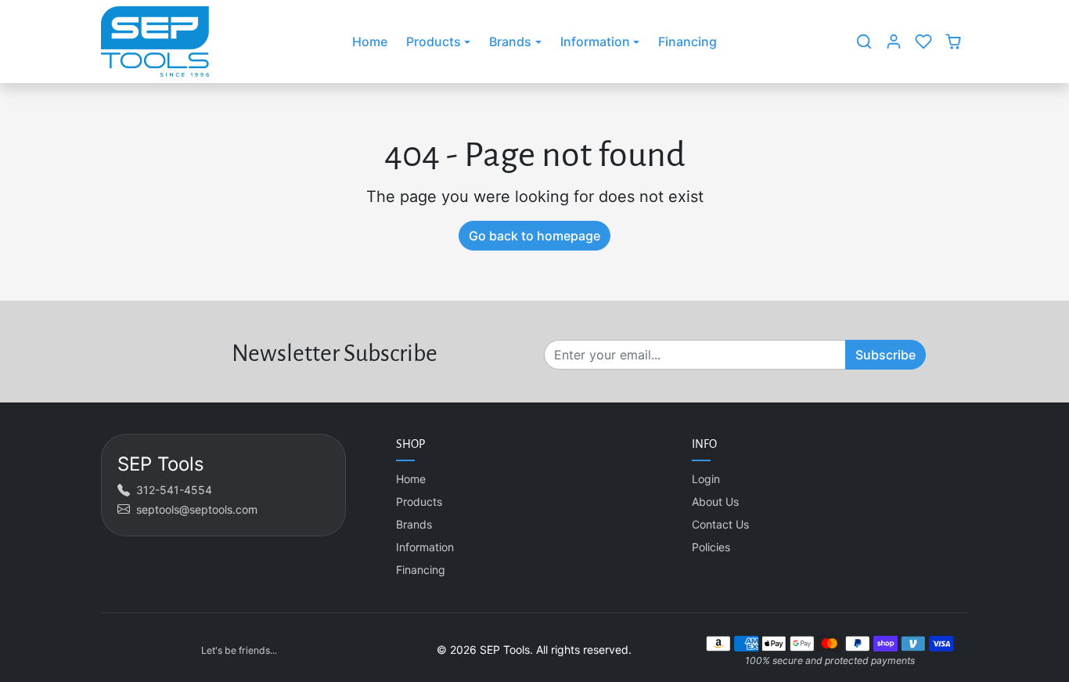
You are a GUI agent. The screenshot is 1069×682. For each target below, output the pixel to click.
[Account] (894, 41)
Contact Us (720, 524)
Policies (711, 547)
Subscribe (885, 355)
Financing (687, 41)
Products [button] (433, 41)
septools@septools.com (196, 509)
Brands (414, 524)
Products (419, 501)
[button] (864, 41)
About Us (715, 501)
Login (706, 478)
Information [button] (595, 41)
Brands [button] (510, 41)
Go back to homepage (534, 236)
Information (425, 547)
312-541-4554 (174, 489)
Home (369, 41)
